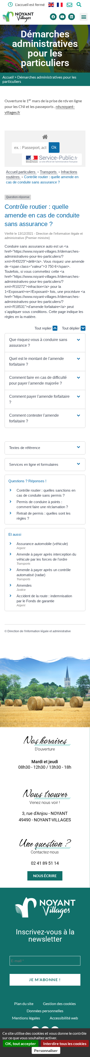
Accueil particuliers (21, 172)
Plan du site (23, 1003)
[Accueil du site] (45, 908)
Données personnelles (45, 1010)
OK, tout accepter (20, 1043)
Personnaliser (46, 1050)
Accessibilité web (64, 1018)
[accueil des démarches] (45, 136)
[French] (60, 4)
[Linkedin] (71, 16)
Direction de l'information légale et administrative (39, 631)
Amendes (24, 585)
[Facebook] (53, 16)
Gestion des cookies (59, 1003)
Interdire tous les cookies (64, 1043)
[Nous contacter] (69, 5)
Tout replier (44, 328)
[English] (51, 4)
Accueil (8, 77)
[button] (84, 17)
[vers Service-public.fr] (52, 159)
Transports (49, 172)
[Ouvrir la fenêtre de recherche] (79, 4)
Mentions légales (26, 1018)
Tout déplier (71, 328)
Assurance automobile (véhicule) (42, 544)
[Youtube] (62, 16)
